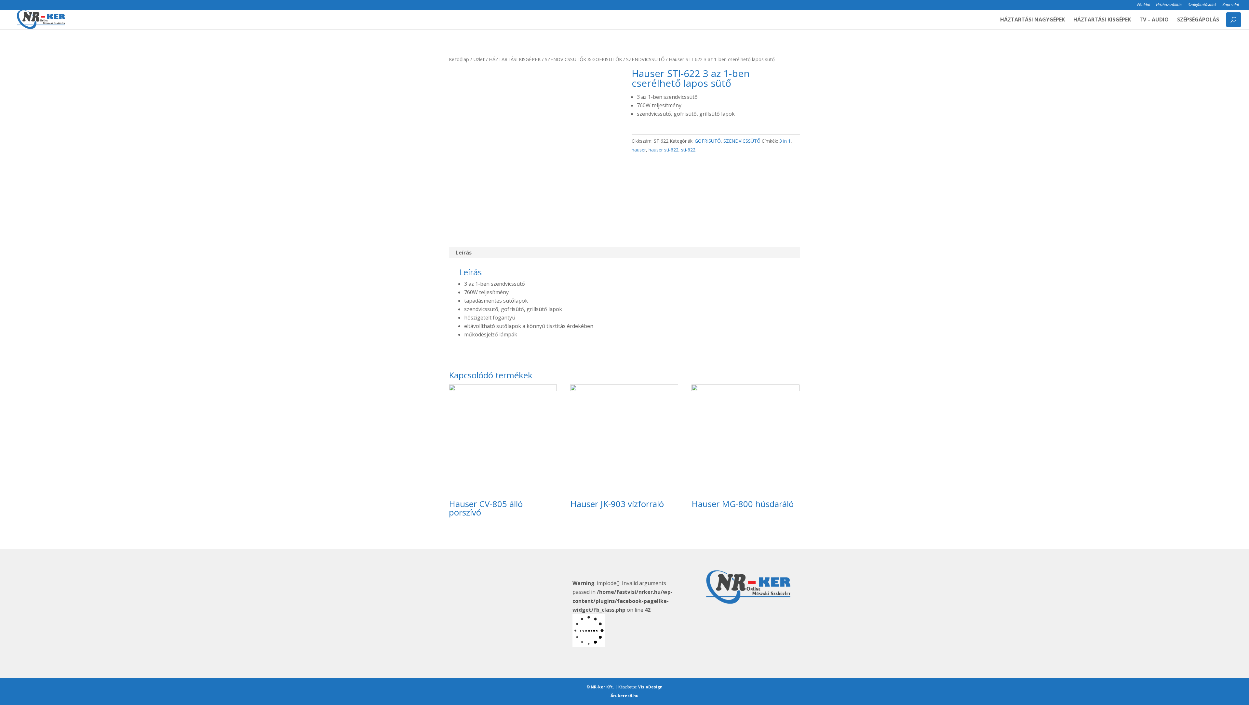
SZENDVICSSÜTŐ (645, 59)
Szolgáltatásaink (1202, 5)
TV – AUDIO (1154, 20)
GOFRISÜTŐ (708, 141)
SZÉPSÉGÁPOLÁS (1198, 20)
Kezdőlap (459, 59)
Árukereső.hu (624, 695)
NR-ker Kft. (602, 687)
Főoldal (1143, 5)
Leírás (464, 252)
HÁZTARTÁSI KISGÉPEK (1102, 20)
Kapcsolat (1230, 5)
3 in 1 (785, 141)
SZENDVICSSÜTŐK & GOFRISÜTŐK (583, 59)
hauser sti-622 (663, 150)
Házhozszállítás (1169, 5)
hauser (639, 150)
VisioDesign (650, 687)
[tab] (464, 252)
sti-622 (688, 150)
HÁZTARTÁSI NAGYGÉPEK (1032, 20)
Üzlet (479, 59)
